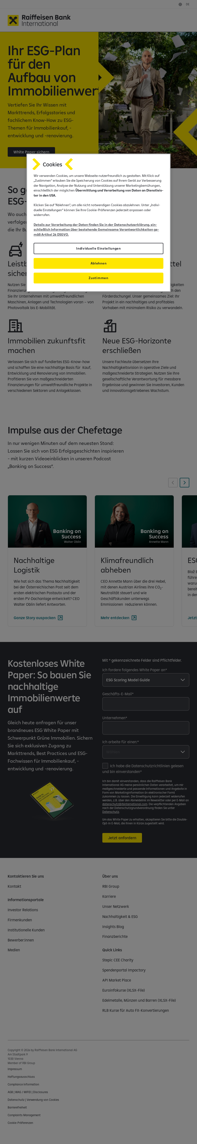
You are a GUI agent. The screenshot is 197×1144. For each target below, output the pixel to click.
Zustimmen (98, 278)
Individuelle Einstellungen (98, 248)
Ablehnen (98, 263)
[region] (98, 223)
